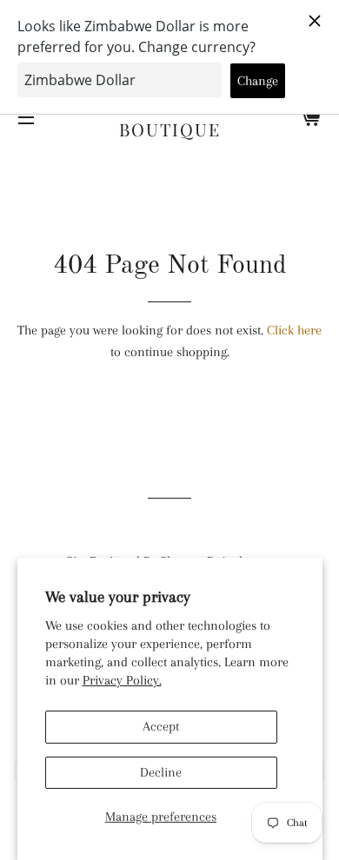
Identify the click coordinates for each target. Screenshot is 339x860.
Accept (161, 726)
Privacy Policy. (122, 680)
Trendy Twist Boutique (170, 117)
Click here (294, 330)
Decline (161, 772)
